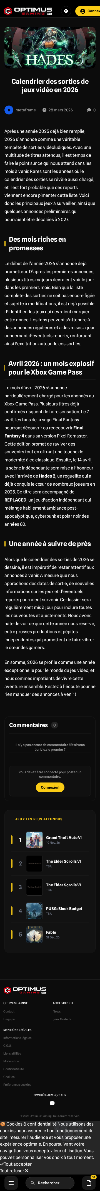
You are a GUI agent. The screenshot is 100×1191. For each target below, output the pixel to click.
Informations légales (17, 1038)
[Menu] (11, 1183)
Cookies (9, 1077)
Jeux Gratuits (62, 1019)
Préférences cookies (17, 1085)
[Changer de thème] (66, 11)
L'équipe (9, 1019)
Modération (11, 1061)
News (57, 1011)
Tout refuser (12, 1170)
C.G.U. (7, 1046)
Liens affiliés (12, 1053)
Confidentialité (13, 1069)
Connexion (50, 787)
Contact (8, 1011)
